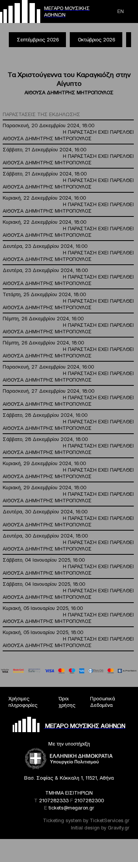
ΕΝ (120, 11)
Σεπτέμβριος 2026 (38, 39)
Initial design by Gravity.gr (100, 827)
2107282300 (89, 800)
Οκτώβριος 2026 (96, 39)
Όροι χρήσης (67, 701)
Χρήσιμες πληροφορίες (23, 701)
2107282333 (54, 800)
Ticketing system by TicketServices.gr (86, 820)
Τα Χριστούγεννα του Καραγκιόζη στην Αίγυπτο (69, 79)
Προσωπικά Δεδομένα (102, 701)
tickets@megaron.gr (71, 808)
